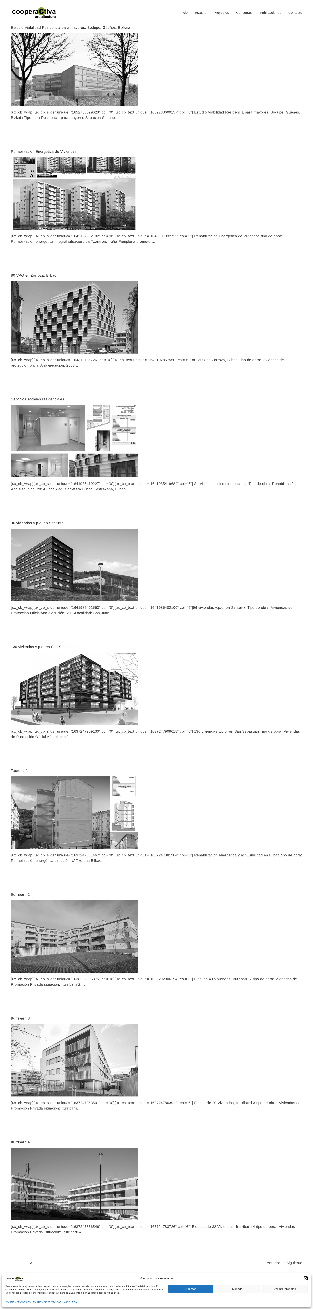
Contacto (295, 12)
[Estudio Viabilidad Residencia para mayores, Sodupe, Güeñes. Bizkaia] (156, 69)
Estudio (200, 12)
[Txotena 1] (156, 812)
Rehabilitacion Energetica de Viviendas (43, 152)
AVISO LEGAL (70, 1302)
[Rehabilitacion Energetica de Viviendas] (156, 193)
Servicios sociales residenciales (37, 399)
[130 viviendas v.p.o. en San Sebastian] (156, 689)
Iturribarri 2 (20, 894)
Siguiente (294, 1263)
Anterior (273, 1263)
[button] (306, 1278)
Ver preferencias (285, 1288)
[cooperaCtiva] (34, 12)
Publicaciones (270, 12)
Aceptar (190, 1288)
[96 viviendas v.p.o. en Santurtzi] (156, 565)
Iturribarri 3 (20, 1018)
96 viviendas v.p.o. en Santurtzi (37, 523)
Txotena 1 (19, 771)
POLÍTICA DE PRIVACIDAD (47, 1302)
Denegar (238, 1288)
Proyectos (221, 12)
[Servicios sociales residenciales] (156, 441)
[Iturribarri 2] (156, 936)
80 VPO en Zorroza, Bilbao (34, 275)
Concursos (244, 12)
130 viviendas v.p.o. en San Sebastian (43, 647)
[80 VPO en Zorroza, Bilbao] (156, 317)
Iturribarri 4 (20, 1142)
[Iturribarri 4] (156, 1184)
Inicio (184, 12)
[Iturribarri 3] (156, 1060)
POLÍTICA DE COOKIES (18, 1302)
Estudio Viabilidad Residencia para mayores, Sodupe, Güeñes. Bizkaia (70, 28)
